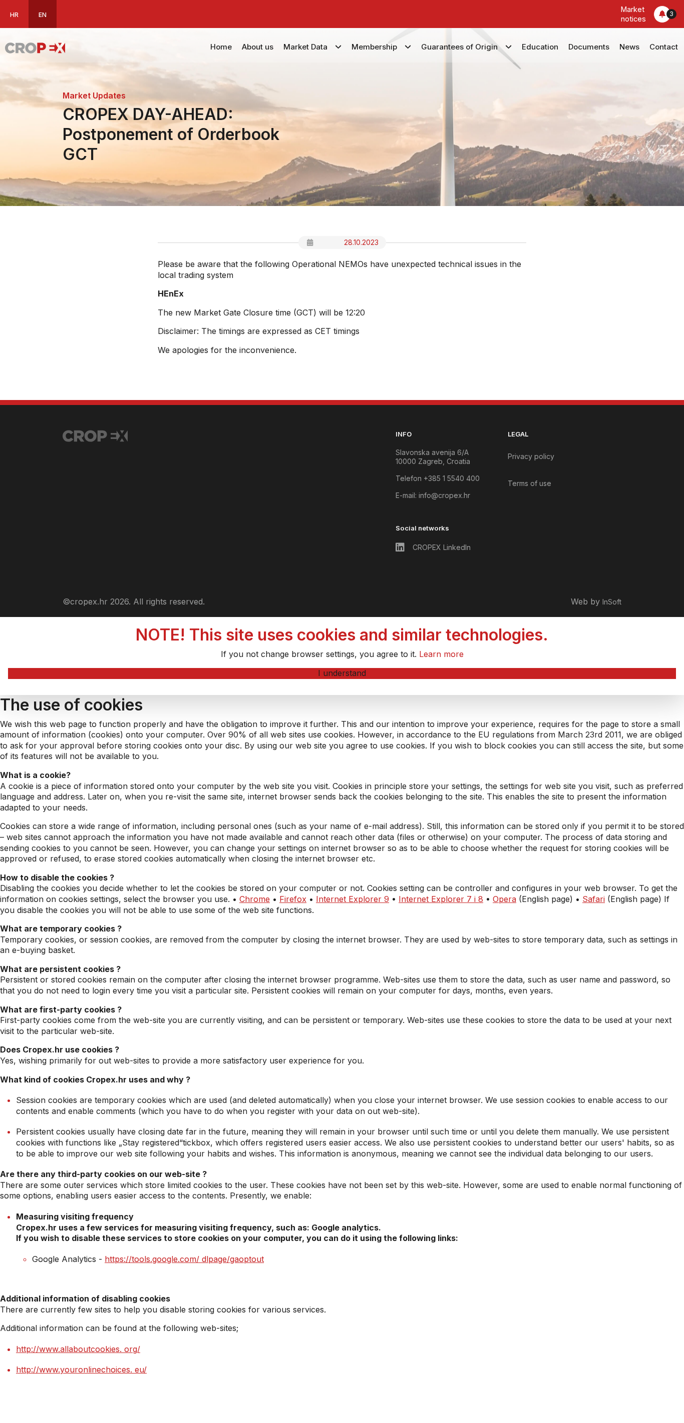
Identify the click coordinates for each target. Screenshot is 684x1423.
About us (257, 47)
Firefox (292, 899)
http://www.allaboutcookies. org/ (78, 1349)
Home (221, 47)
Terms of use (529, 483)
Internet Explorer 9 (352, 899)
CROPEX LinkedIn (442, 547)
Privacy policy (531, 456)
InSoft (611, 602)
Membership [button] (374, 47)
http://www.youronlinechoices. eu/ (81, 1369)
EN (43, 14)
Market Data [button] (305, 47)
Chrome (254, 899)
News (629, 47)
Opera (504, 899)
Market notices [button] (647, 14)
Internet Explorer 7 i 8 (441, 899)
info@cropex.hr (444, 495)
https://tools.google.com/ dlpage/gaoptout (184, 1259)
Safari (593, 899)
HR (14, 14)
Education (540, 47)
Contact (663, 47)
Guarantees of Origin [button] (459, 47)
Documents (588, 47)
